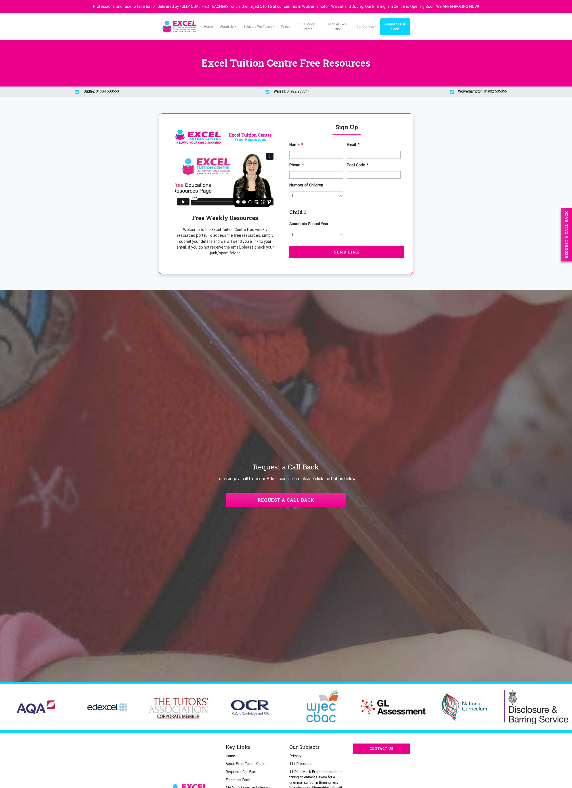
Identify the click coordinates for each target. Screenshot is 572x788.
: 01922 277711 (292, 91)
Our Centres (365, 27)
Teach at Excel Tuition (336, 26)
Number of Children (306, 185)
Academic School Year (308, 224)
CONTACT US (382, 748)
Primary (295, 756)
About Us (227, 27)
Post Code (358, 165)
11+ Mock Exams (307, 26)
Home (208, 27)
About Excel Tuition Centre (246, 764)
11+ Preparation (301, 764)
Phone (296, 165)
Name (296, 144)
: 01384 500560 (101, 91)
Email (353, 144)
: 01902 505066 (482, 91)
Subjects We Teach (258, 27)
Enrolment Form (238, 780)
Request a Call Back (395, 26)
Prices (285, 27)
